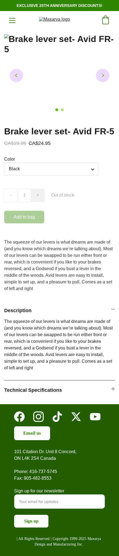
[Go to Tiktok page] (57, 416)
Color (9, 159)
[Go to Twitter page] (76, 416)
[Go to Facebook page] (19, 416)
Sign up (31, 521)
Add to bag (24, 217)
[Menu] (12, 20)
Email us (32, 433)
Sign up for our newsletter (39, 491)
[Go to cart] (105, 20)
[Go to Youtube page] (95, 416)
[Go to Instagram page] (38, 416)
